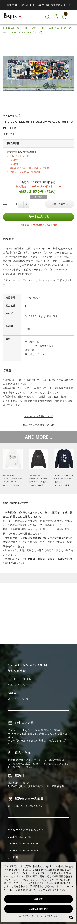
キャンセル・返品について (38, 416)
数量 (5, 204)
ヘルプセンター (18, 685)
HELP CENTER (20, 679)
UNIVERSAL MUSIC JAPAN (23, 850)
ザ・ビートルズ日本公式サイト (26, 829)
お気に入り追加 (59, 204)
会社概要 (13, 857)
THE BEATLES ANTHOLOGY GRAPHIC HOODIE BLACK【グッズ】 (38, 478)
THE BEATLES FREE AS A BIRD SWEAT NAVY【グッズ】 (63, 478)
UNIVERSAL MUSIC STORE (23, 843)
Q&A (12, 693)
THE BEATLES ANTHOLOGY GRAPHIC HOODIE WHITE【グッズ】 (13, 478)
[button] (72, 17)
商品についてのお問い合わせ (38, 424)
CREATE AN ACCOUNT (28, 665)
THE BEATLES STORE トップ (19, 28)
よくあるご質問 (18, 699)
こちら (51, 733)
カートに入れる (38, 216)
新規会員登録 (17, 671)
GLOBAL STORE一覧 (19, 836)
